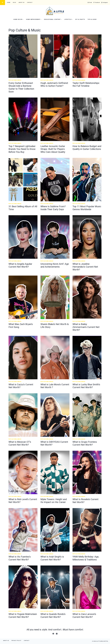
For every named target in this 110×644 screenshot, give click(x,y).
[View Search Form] (2, 2)
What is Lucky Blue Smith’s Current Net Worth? (86, 386)
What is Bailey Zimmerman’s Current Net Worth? (86, 327)
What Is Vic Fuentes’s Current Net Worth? (20, 558)
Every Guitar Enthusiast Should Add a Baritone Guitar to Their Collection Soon (21, 87)
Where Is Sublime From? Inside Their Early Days (53, 208)
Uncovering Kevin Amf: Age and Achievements (54, 265)
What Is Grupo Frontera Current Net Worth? (85, 443)
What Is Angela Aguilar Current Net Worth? (20, 265)
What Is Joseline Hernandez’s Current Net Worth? (85, 266)
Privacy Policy (16, 640)
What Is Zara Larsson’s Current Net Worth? (84, 615)
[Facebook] (53, 633)
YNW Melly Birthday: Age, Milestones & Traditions (86, 558)
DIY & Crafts (80, 19)
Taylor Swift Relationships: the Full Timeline (86, 84)
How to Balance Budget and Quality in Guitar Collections (87, 147)
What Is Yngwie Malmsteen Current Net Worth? (23, 615)
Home (8, 2)
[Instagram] (56, 633)
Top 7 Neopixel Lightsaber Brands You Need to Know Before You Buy (22, 149)
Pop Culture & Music (15, 80)
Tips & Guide (92, 19)
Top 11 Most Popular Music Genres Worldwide (87, 208)
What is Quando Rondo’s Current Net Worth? (52, 615)
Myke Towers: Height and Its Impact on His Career (53, 501)
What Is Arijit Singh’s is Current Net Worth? (52, 558)
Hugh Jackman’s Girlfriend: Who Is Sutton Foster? (54, 84)
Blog (14, 2)
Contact (30, 2)
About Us (21, 2)
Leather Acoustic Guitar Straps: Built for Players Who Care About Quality (52, 149)
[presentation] (23, 56)
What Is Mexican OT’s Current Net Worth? (20, 443)
